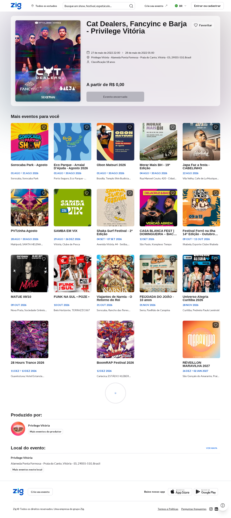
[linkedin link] (216, 509)
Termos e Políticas (168, 508)
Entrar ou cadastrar (207, 5)
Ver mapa (211, 448)
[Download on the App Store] (180, 491)
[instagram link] (211, 509)
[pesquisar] (131, 6)
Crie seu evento (154, 5)
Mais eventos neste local (27, 469)
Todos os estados (46, 5)
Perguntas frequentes (193, 508)
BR (180, 5)
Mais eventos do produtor (45, 431)
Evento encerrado (115, 96)
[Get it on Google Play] (206, 491)
